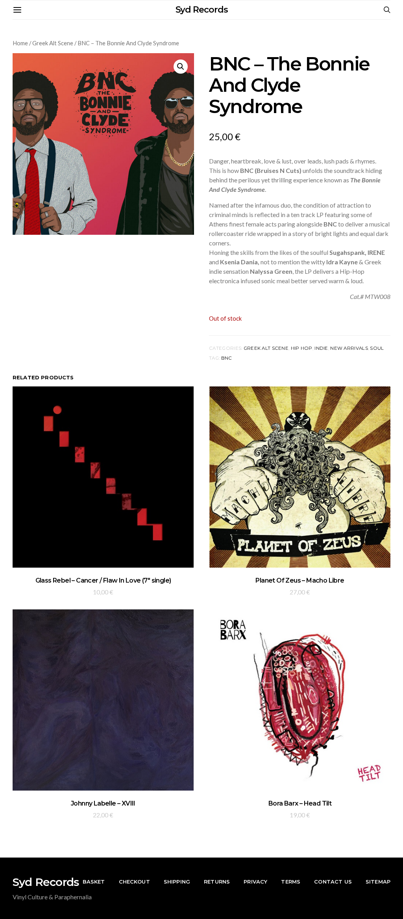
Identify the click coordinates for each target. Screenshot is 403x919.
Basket (94, 881)
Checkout (134, 881)
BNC (226, 358)
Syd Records (202, 9)
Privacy (255, 881)
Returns (217, 881)
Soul (377, 348)
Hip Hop (301, 348)
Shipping (177, 881)
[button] (181, 66)
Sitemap (378, 881)
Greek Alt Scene (52, 42)
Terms (290, 881)
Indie (321, 348)
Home (20, 42)
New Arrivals (349, 348)
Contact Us (333, 881)
